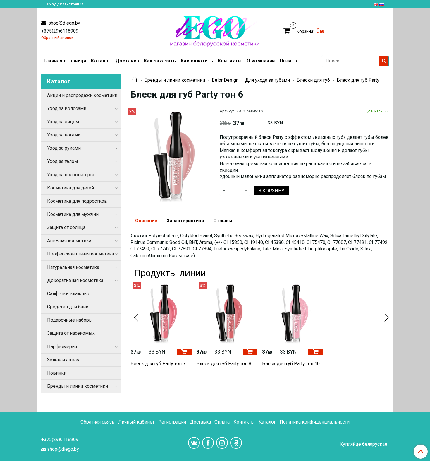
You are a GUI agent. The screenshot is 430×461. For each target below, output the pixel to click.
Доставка (127, 61)
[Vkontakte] (194, 443)
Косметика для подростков (77, 201)
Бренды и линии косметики (174, 80)
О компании (261, 61)
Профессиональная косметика (80, 254)
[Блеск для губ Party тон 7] (161, 313)
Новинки (56, 373)
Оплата (288, 61)
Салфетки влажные (68, 293)
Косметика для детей (70, 188)
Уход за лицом (63, 121)
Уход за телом (62, 161)
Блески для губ (313, 80)
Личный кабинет (136, 422)
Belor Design (225, 80)
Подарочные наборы (70, 320)
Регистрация (172, 422)
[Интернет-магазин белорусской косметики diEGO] (215, 30)
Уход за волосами (66, 108)
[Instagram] (222, 443)
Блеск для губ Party (358, 80)
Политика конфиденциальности (315, 422)
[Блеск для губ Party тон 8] (226, 313)
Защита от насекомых (71, 333)
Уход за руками (64, 148)
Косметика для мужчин (73, 214)
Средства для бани (67, 307)
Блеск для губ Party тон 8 (223, 363)
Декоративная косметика (75, 280)
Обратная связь (97, 422)
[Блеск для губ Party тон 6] (170, 155)
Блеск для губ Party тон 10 (291, 363)
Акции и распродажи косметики (82, 95)
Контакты (230, 61)
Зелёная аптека (63, 360)
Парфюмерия (62, 346)
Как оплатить (197, 61)
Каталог (101, 61)
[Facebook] (208, 443)
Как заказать (160, 61)
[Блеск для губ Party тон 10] (292, 313)
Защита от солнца (66, 227)
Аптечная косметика (69, 240)
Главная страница (65, 61)
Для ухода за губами (267, 80)
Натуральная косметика (73, 267)
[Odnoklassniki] (236, 443)
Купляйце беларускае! (364, 444)
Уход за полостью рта (70, 174)
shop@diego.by (63, 23)
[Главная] (134, 80)
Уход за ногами (63, 135)
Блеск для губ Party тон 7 (157, 363)
